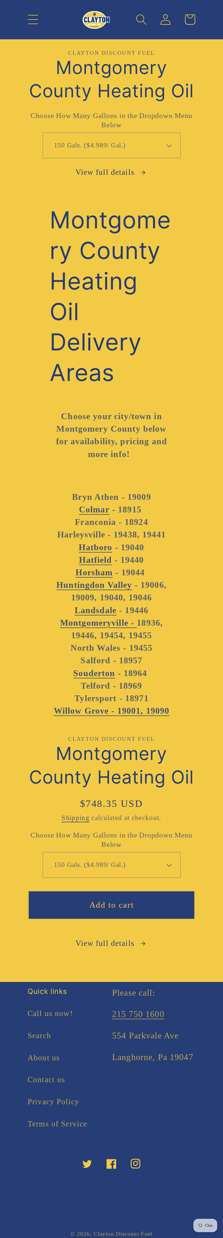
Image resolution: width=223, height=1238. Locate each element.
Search (39, 1035)
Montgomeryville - (98, 623)
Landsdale (95, 610)
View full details (104, 172)
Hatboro (95, 547)
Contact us (46, 1079)
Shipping (75, 817)
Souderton (94, 673)
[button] (33, 19)
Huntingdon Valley (94, 585)
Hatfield (95, 560)
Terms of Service (57, 1123)
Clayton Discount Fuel (123, 1234)
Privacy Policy (53, 1101)
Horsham (94, 572)
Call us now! (50, 1013)
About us (44, 1057)
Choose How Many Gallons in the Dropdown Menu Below (111, 120)
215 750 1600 (138, 1014)
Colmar (94, 509)
